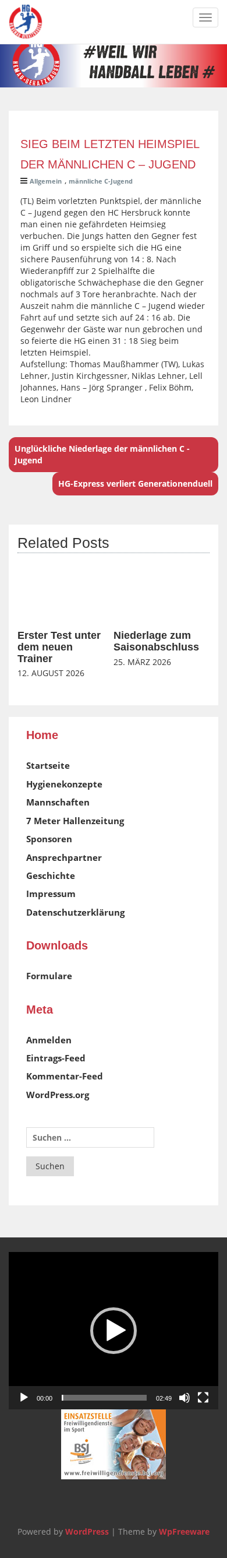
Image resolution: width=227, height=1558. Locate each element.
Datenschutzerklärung (75, 912)
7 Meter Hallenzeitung (75, 821)
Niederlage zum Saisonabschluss (156, 641)
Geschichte (50, 875)
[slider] (104, 1398)
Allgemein (46, 181)
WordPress (87, 1531)
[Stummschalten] (184, 1398)
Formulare (49, 976)
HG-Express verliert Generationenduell (135, 483)
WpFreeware (184, 1531)
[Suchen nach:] (90, 1137)
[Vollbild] (203, 1398)
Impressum (51, 893)
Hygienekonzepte (64, 784)
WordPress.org (57, 1094)
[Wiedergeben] (24, 1398)
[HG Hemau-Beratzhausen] (25, 21)
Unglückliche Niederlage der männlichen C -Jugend (102, 454)
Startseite (48, 765)
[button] (113, 1330)
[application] (113, 1330)
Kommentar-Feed (64, 1076)
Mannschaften (58, 802)
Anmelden (49, 1040)
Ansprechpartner (64, 857)
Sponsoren (49, 839)
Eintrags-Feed (56, 1058)
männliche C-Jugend (101, 181)
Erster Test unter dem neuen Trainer (59, 646)
